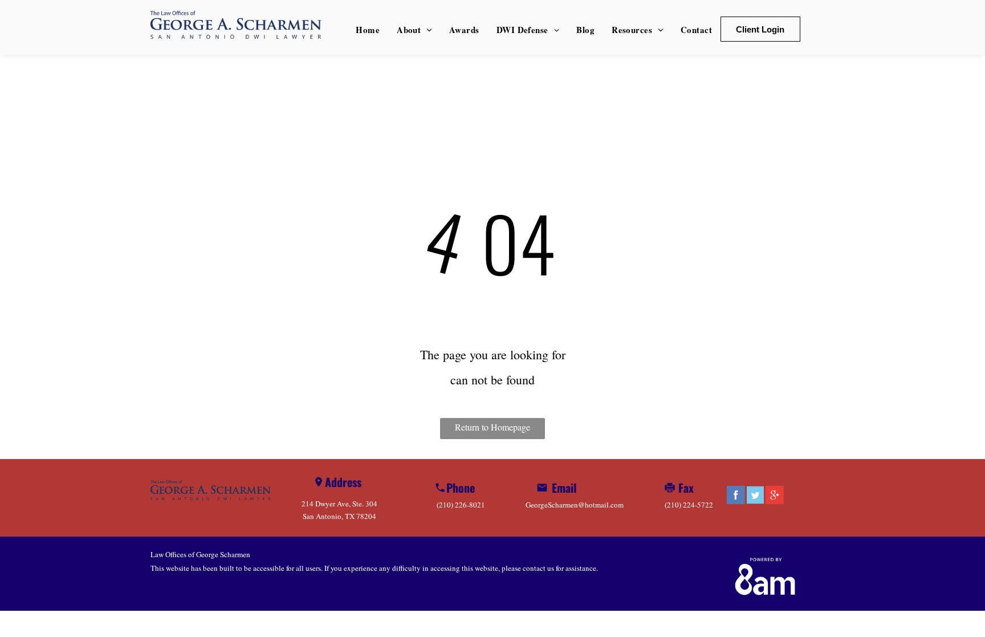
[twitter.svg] (755, 502)
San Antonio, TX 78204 (339, 516)
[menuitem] (367, 29)
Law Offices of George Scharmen (200, 554)
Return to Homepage (492, 427)
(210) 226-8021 (461, 505)
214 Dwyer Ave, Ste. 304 (339, 503)
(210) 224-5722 (689, 505)
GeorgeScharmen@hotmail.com (575, 505)
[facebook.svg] (736, 502)
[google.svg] (775, 502)
